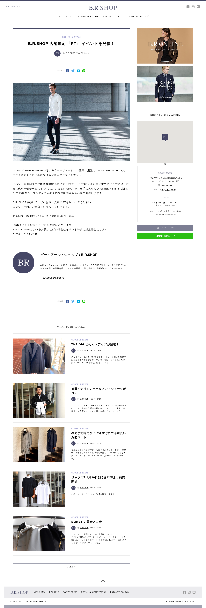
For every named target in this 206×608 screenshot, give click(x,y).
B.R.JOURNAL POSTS (53, 278)
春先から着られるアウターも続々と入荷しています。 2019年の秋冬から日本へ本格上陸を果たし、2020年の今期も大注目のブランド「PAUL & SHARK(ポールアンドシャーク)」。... (98, 454)
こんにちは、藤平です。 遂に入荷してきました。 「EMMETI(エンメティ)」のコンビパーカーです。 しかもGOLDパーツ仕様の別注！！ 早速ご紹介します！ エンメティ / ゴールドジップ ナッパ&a (98, 538)
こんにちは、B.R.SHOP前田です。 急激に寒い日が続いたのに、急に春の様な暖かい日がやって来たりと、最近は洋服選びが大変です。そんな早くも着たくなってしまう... (98, 408)
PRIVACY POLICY (119, 592)
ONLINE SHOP (137, 16)
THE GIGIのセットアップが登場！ (95, 344)
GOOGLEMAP (166, 185)
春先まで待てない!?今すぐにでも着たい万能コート (98, 435)
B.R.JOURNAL (65, 16)
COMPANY (40, 592)
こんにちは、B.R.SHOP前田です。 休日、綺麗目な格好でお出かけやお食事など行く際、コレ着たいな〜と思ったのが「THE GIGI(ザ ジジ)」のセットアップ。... (98, 360)
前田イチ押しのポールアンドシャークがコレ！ (98, 390)
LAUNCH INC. (189, 601)
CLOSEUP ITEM (79, 340)
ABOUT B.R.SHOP (88, 16)
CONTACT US (111, 16)
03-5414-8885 (168, 190)
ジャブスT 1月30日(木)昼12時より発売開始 (98, 479)
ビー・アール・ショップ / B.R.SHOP (68, 255)
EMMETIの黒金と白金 (86, 521)
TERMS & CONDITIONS (94, 592)
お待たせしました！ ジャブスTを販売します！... (94, 494)
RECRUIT (54, 592)
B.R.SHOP (70, 53)
